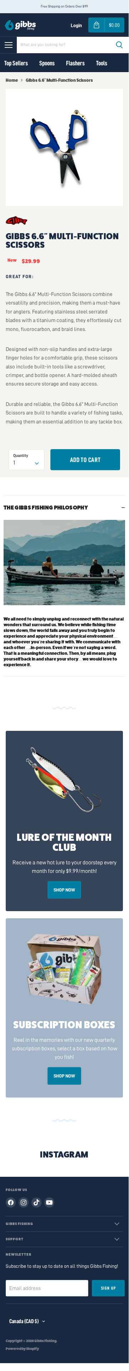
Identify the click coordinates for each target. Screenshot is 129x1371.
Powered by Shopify (22, 1349)
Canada (24, 1321)
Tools (101, 63)
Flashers (75, 63)
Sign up (108, 1288)
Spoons (47, 63)
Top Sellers (16, 63)
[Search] (119, 45)
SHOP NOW (64, 890)
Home (12, 80)
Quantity (20, 455)
